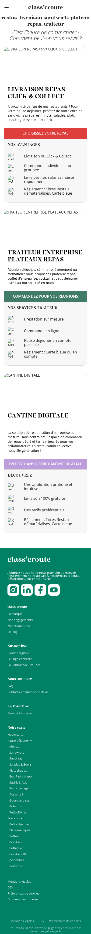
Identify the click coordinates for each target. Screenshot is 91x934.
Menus (14, 746)
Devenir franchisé (19, 713)
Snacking (15, 758)
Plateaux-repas (19, 830)
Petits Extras (18, 812)
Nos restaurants (18, 626)
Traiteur (12, 818)
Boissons (15, 806)
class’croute (45, 7)
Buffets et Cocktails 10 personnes (17, 854)
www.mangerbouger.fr (45, 931)
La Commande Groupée (24, 665)
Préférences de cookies (23, 893)
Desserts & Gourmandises (19, 797)
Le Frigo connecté (19, 659)
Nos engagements (20, 620)
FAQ (10, 686)
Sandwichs (16, 752)
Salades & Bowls (20, 764)
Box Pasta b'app (20, 776)
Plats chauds (18, 770)
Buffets (14, 836)
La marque (14, 614)
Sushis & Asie (18, 782)
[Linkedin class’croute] (27, 590)
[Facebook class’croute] (40, 590)
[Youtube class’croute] (54, 590)
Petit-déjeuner (19, 824)
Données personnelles (22, 899)
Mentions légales (19, 881)
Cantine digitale (18, 653)
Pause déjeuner (18, 740)
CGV (10, 887)
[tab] (20, 741)
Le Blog (12, 632)
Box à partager (19, 788)
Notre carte (15, 734)
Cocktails (15, 842)
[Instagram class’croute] (13, 590)
